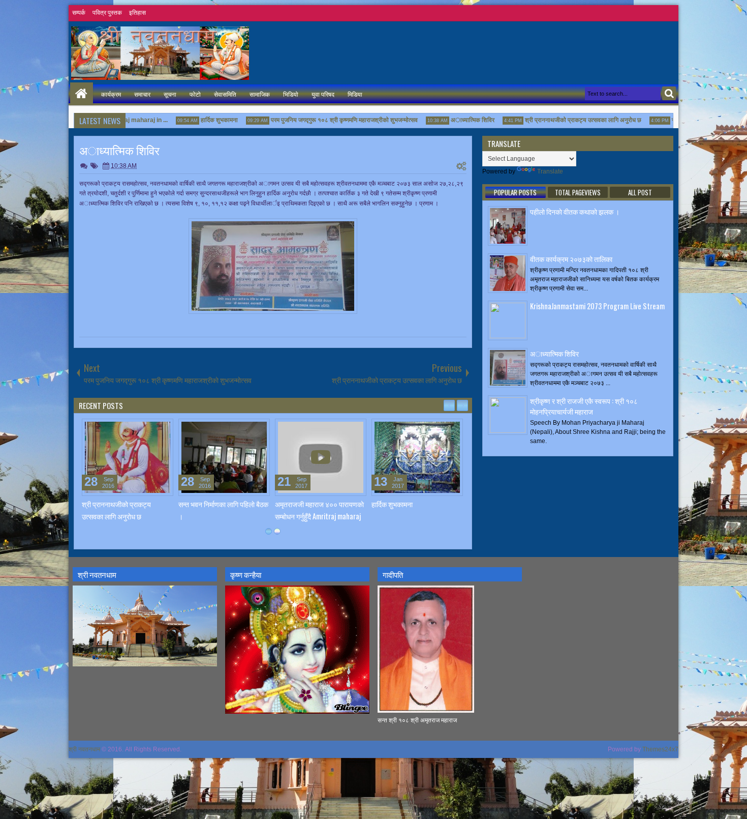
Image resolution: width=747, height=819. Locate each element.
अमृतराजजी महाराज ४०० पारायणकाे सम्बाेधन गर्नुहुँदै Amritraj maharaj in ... (319, 516)
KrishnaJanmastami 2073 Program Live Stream (597, 306)
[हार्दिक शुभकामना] (417, 457)
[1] (268, 531)
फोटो (195, 94)
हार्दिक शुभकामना (204, 120)
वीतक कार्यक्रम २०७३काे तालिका (571, 258)
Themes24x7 (660, 749)
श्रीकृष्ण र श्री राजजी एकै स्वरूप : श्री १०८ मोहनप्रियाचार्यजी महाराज (584, 406)
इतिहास (137, 12)
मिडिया (355, 94)
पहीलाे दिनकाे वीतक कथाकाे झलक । (574, 211)
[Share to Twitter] (151, 429)
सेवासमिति (225, 94)
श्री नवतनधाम (84, 749)
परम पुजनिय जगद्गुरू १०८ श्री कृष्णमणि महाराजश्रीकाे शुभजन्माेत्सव (329, 120)
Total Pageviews (578, 192)
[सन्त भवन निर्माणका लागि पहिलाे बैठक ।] (224, 457)
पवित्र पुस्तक (107, 12)
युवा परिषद (323, 94)
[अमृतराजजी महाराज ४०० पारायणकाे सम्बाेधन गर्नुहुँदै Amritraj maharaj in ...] (320, 457)
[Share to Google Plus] (162, 429)
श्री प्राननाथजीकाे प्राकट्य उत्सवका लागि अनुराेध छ (568, 120)
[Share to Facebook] (140, 429)
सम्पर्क (78, 12)
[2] (277, 531)
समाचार (142, 94)
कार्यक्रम (111, 94)
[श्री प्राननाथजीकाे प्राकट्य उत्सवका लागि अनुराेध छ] (127, 457)
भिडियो (290, 94)
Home (81, 94)
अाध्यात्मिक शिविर (458, 120)
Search (669, 93)
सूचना (170, 94)
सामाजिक (260, 94)
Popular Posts (515, 192)
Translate (550, 171)
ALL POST (640, 192)
